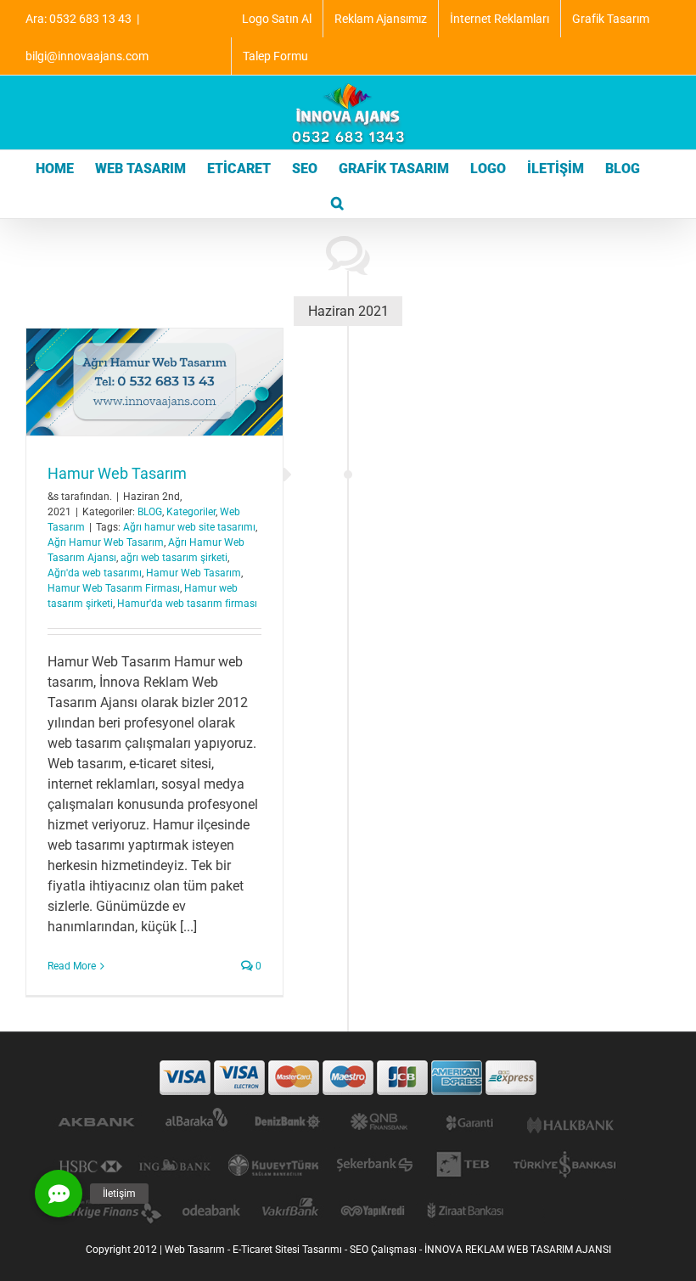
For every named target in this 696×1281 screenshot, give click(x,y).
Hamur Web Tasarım (117, 473)
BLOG (150, 512)
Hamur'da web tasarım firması (187, 604)
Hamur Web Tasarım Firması (114, 588)
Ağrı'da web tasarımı (95, 573)
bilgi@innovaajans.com (87, 56)
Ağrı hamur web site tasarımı (189, 527)
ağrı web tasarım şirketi (174, 558)
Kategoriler (191, 512)
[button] (337, 201)
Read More (72, 966)
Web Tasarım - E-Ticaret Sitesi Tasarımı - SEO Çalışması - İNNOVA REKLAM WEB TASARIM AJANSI (388, 1250)
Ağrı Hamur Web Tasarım (106, 542)
